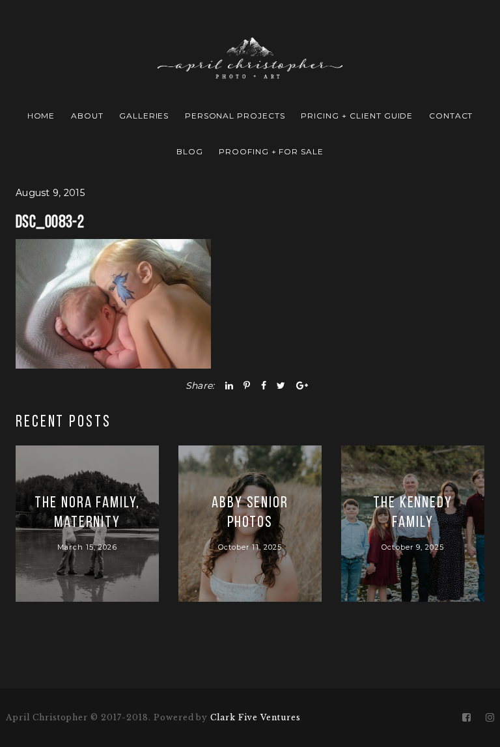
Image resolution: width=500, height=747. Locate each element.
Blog (189, 151)
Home (41, 115)
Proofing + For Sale (271, 151)
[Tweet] (281, 385)
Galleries (144, 115)
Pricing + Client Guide (357, 115)
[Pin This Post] (246, 385)
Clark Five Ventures (255, 717)
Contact (451, 115)
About (87, 115)
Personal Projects (235, 115)
